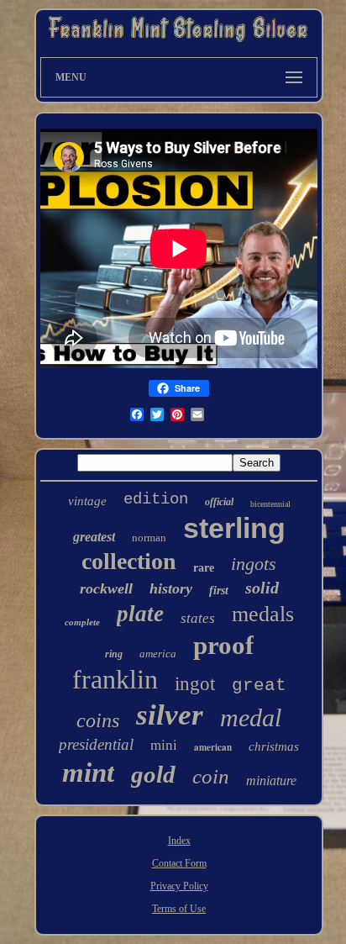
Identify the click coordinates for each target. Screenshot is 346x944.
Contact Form (179, 863)
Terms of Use (179, 909)
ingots (253, 563)
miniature (271, 780)
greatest (94, 537)
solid (262, 587)
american (213, 747)
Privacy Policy (179, 886)
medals (263, 614)
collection (128, 561)
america (157, 653)
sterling (234, 528)
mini (163, 745)
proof (223, 645)
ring (114, 654)
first (218, 590)
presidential (96, 744)
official (219, 502)
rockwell (106, 588)
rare (203, 568)
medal (250, 717)
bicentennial (270, 504)
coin (210, 776)
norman (149, 537)
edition (155, 499)
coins (97, 720)
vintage (87, 501)
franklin (115, 679)
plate (140, 613)
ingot (195, 683)
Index (179, 840)
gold (153, 774)
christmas (274, 746)
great (259, 685)
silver (169, 715)
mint (88, 772)
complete (82, 622)
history (170, 588)
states (198, 618)
